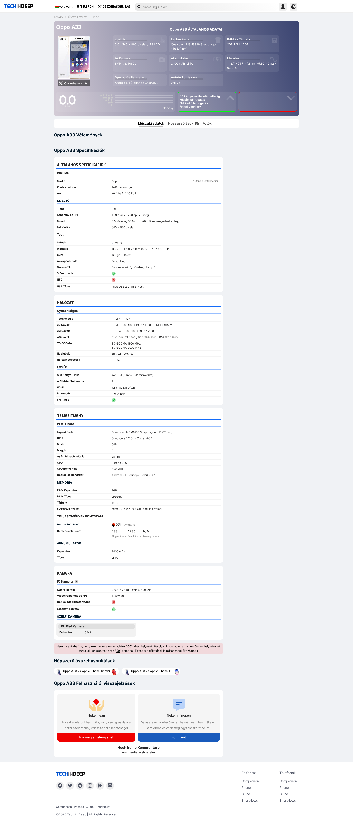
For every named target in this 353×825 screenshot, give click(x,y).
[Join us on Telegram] (80, 786)
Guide (245, 794)
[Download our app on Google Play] (100, 786)
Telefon (87, 7)
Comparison (250, 781)
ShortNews (249, 800)
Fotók (207, 123)
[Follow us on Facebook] (60, 786)
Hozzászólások (183, 123)
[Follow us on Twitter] (70, 786)
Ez (118, 650)
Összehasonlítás (116, 7)
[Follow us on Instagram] (90, 786)
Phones (246, 788)
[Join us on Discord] (110, 786)
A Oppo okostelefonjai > (206, 180)
